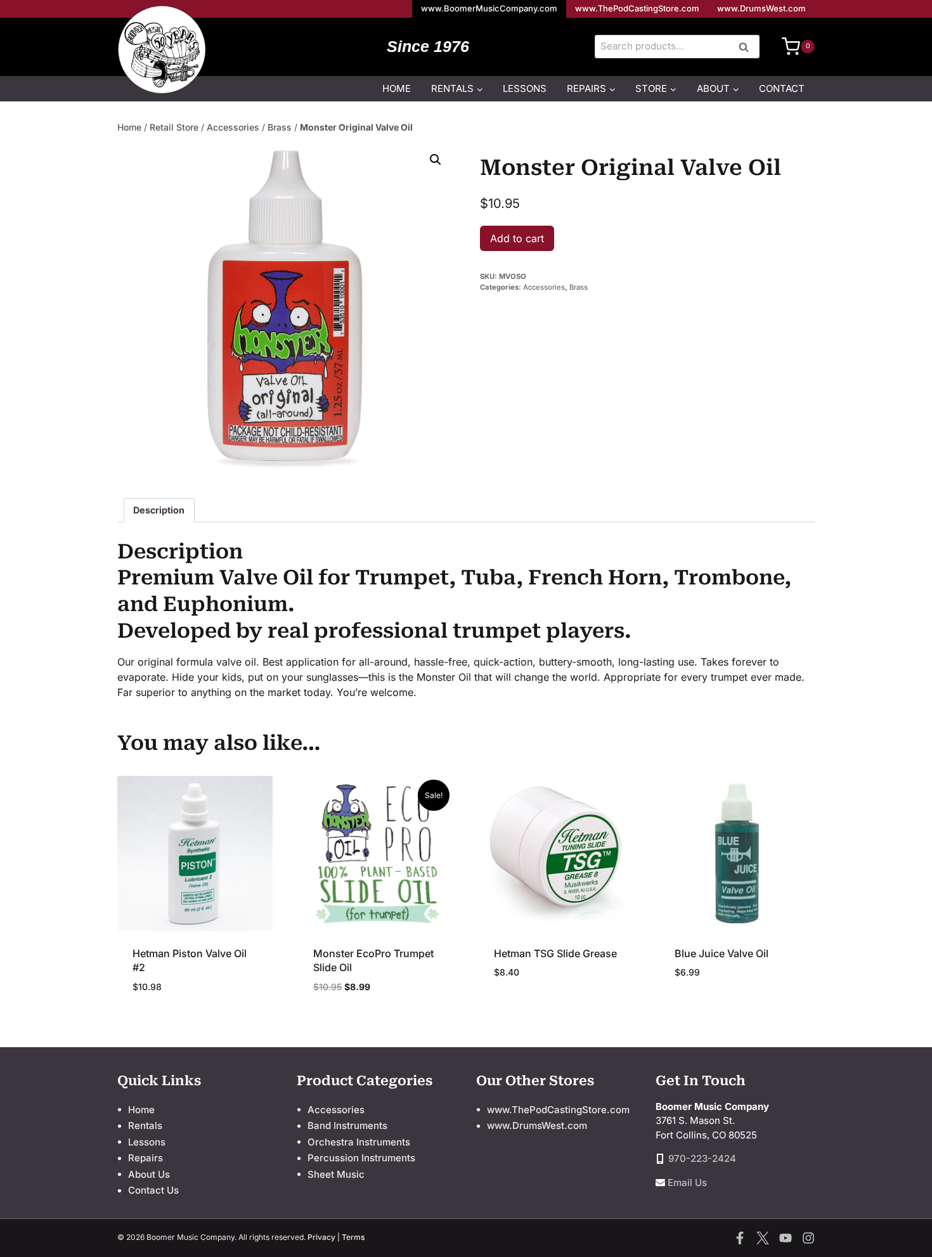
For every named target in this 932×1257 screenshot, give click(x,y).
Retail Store (174, 127)
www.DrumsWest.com (761, 8)
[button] (435, 159)
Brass (280, 127)
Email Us (687, 1182)
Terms (353, 1237)
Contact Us (153, 1190)
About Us (149, 1174)
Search (747, 47)
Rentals (145, 1125)
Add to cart (517, 238)
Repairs (145, 1158)
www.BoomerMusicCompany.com (489, 8)
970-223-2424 (702, 1158)
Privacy (321, 1237)
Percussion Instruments (361, 1158)
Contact (782, 88)
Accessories (233, 127)
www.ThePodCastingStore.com (637, 8)
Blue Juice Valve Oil (721, 953)
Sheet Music (336, 1174)
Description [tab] (158, 510)
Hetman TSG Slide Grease (555, 953)
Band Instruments (347, 1125)
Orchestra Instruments (358, 1142)
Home (396, 88)
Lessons (525, 88)
